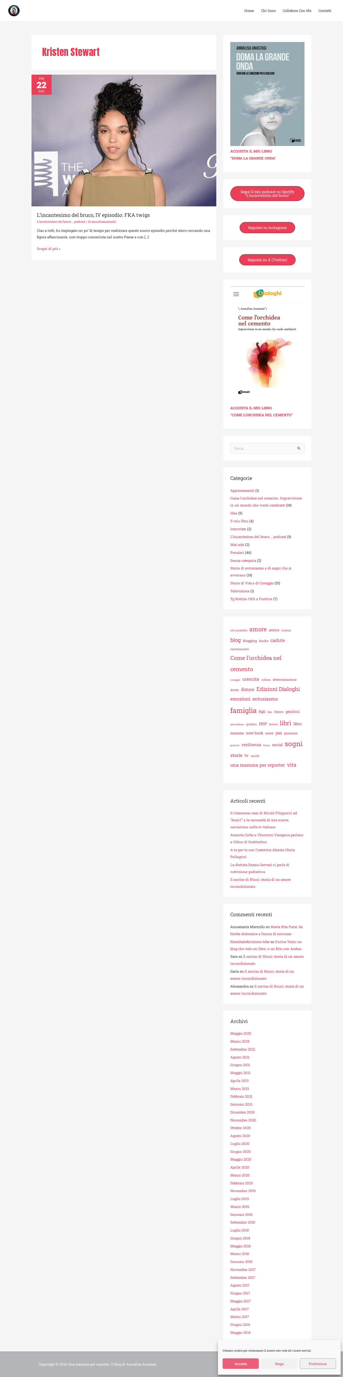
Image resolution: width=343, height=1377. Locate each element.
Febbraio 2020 (241, 1183)
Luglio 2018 (239, 1230)
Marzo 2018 (239, 1253)
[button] (267, 193)
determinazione (285, 679)
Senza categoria (243, 560)
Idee (233, 513)
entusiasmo (265, 699)
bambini (286, 630)
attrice (274, 630)
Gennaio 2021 (241, 1104)
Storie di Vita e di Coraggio (252, 583)
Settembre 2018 (242, 1222)
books (263, 641)
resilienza (251, 744)
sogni (294, 743)
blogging (250, 640)
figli (262, 711)
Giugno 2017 (240, 1293)
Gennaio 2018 (241, 1261)
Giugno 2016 (240, 1324)
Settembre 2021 (242, 1049)
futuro (279, 712)
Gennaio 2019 (241, 1214)
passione (291, 733)
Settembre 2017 (242, 1277)
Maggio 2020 (240, 1159)
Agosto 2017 (239, 1285)
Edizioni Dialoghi (278, 688)
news (269, 733)
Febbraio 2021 (241, 1096)
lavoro (273, 724)
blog (235, 639)
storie (236, 755)
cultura (266, 679)
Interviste (238, 529)
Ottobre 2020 (240, 1127)
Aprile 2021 (239, 1080)
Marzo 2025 (239, 1041)
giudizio (251, 724)
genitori (293, 711)
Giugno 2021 (240, 1064)
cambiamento (239, 649)
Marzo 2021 (239, 1088)
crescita (250, 679)
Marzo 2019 (239, 1206)
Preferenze (318, 1363)
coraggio (235, 679)
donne (247, 689)
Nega (279, 1363)
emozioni (240, 699)
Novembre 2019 (243, 1190)
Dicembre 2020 (242, 1112)
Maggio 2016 (240, 1332)
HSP (263, 723)
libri (285, 723)
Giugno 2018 (240, 1238)
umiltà (255, 756)
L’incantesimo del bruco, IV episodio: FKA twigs (93, 215)
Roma (266, 745)
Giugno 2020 (240, 1151)
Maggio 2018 (240, 1246)
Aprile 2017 (239, 1309)
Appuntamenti (242, 490)
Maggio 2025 (240, 1033)
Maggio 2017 (240, 1301)
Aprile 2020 (239, 1167)
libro (297, 723)
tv (246, 755)
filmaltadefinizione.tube (250, 941)
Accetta (240, 1363)
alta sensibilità (238, 630)
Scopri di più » (48, 248)
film (270, 712)
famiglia (243, 710)
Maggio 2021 (240, 1072)
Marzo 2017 (239, 1316)
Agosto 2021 (239, 1057)
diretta (234, 690)
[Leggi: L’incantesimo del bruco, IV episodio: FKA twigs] (124, 140)
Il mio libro (239, 521)
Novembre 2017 (243, 1269)
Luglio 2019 (239, 1198)
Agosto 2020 (240, 1135)
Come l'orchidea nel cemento (256, 663)
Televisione (239, 591)
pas (279, 732)
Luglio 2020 (239, 1143)
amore (258, 629)
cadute (277, 640)
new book (254, 732)
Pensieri (237, 552)
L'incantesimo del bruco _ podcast (61, 221)
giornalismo (237, 724)
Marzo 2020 (240, 1175)
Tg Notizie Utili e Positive (251, 599)
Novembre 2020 (243, 1120)
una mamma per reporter (257, 765)
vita (291, 764)
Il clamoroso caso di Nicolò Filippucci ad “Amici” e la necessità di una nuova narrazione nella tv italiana (263, 820)
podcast (234, 745)
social (277, 744)
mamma (237, 733)
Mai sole (237, 544)
